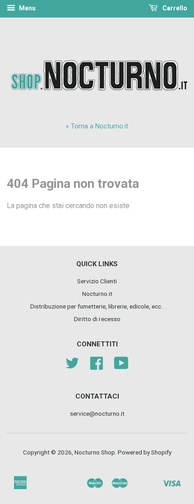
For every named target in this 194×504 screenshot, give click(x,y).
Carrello (174, 8)
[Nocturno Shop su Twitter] (72, 366)
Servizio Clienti (97, 281)
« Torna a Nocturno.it (97, 126)
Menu (27, 8)
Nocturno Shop (94, 452)
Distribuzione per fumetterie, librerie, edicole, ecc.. (97, 306)
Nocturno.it (97, 293)
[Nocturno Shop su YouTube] (121, 366)
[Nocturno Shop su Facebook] (96, 366)
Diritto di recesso (97, 318)
